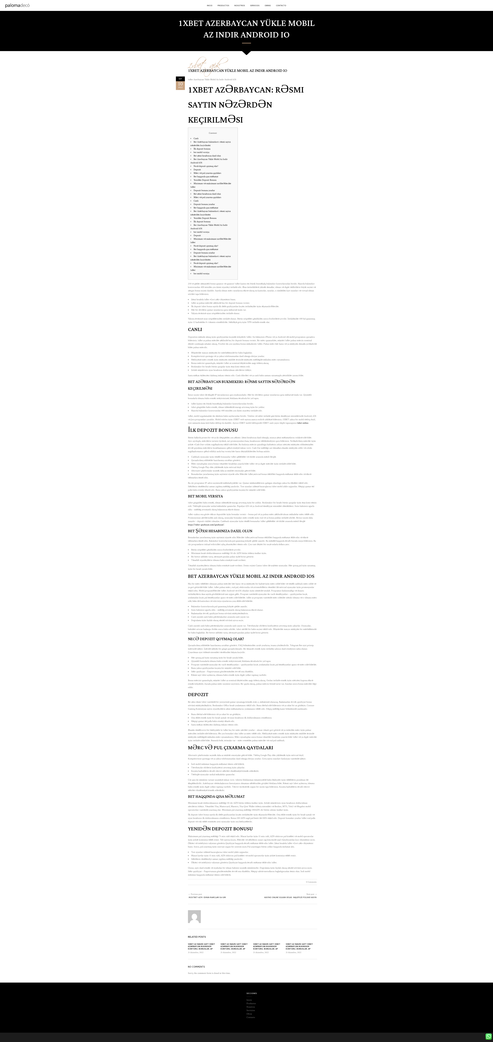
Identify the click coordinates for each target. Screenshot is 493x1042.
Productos (251, 1003)
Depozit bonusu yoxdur (204, 190)
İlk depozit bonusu (202, 148)
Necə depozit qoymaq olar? (206, 166)
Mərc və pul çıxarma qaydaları (207, 173)
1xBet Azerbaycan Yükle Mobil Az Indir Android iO (237, 70)
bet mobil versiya (201, 152)
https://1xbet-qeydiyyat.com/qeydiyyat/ (206, 524)
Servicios (250, 1010)
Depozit (197, 169)
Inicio (249, 999)
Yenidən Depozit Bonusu (205, 180)
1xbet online (302, 422)
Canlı (196, 138)
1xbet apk (204, 63)
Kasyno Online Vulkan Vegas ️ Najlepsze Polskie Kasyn (290, 897)
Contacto (250, 1017)
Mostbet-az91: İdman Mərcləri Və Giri (207, 897)
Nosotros (250, 1006)
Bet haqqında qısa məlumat (206, 176)
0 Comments (311, 882)
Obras (249, 1013)
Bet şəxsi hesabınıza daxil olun (207, 155)
